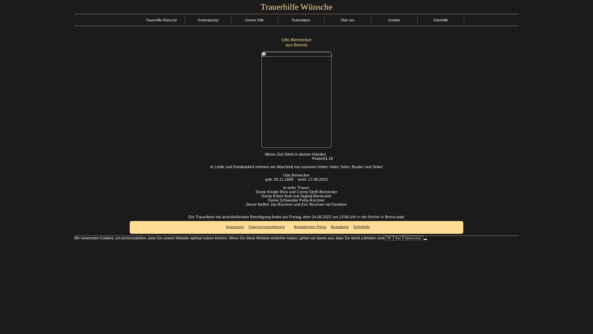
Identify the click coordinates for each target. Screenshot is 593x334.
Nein (398, 238)
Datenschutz (413, 238)
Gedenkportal (208, 20)
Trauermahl (254, 49)
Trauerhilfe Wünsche (161, 20)
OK (389, 238)
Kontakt (394, 20)
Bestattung (254, 27)
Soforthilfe (254, 20)
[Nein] (425, 239)
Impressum (235, 227)
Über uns (348, 20)
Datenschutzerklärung (267, 227)
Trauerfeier (254, 42)
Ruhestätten (301, 20)
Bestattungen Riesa (310, 227)
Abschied (254, 35)
